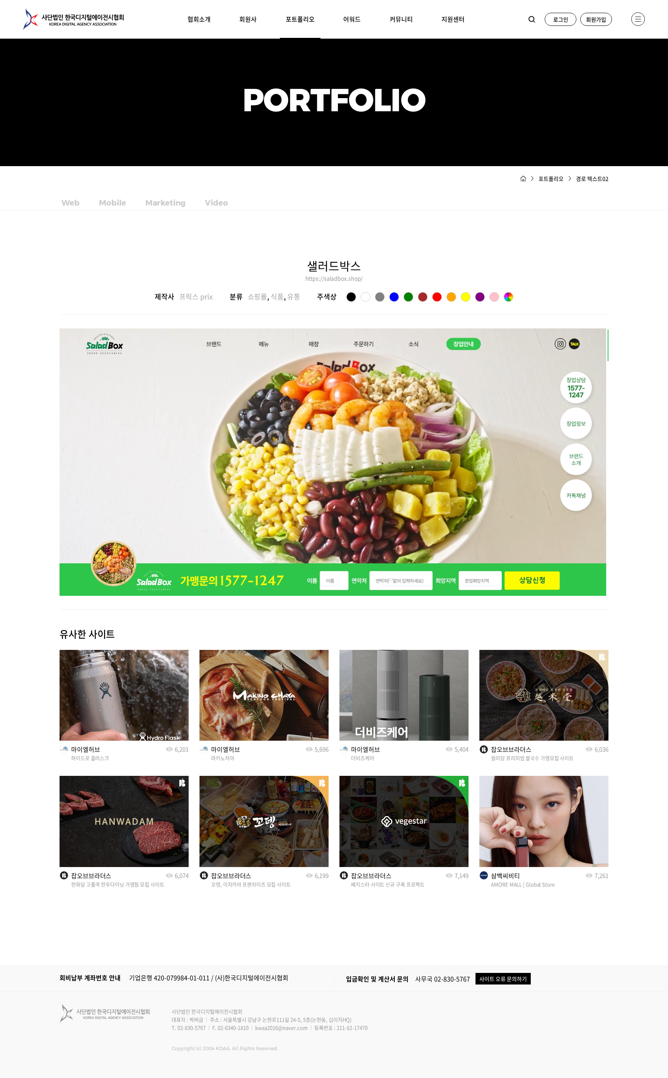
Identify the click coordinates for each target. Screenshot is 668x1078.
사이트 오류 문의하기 (503, 979)
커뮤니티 (401, 19)
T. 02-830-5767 (189, 1027)
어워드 (352, 19)
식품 (277, 296)
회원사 (248, 19)
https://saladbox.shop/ (334, 278)
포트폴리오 (300, 19)
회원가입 (596, 19)
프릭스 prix (196, 296)
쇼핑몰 (258, 296)
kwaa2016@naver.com (281, 1027)
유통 (293, 296)
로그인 (560, 19)
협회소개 (199, 19)
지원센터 (453, 19)
